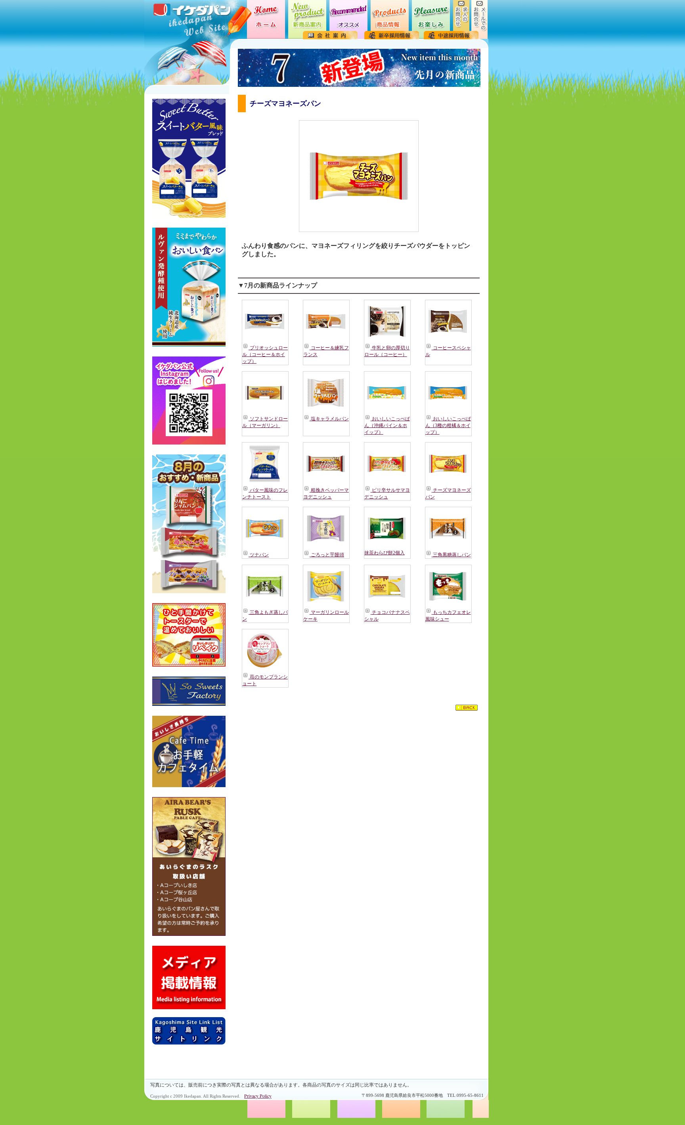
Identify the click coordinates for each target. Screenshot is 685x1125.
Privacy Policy (258, 1095)
